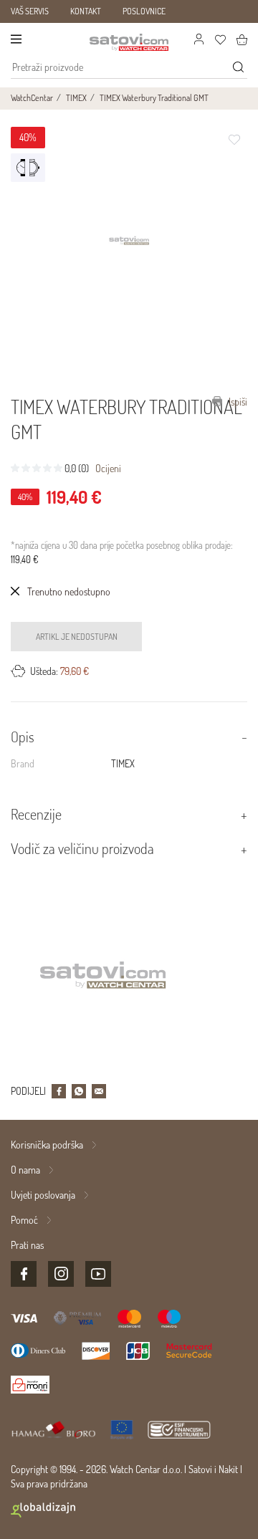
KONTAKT (85, 11)
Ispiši (236, 401)
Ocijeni (108, 468)
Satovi (200, 1469)
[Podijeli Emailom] (99, 1091)
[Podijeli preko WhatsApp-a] (79, 1091)
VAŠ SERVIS (30, 11)
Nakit (228, 1469)
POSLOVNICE (144, 11)
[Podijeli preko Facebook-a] (59, 1091)
